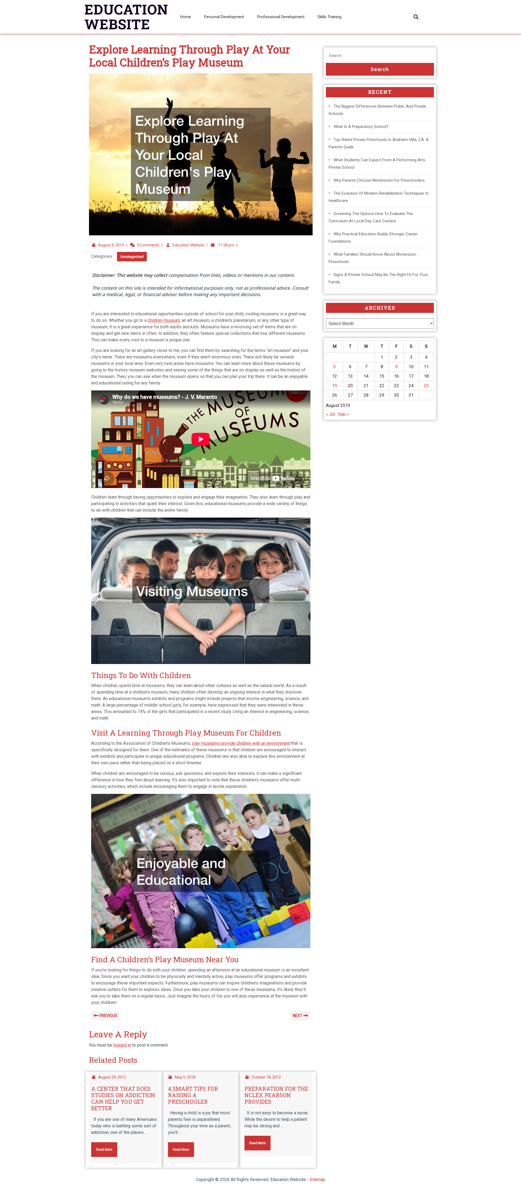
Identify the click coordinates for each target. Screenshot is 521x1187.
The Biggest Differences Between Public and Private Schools (377, 110)
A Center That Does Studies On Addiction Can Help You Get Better (123, 1098)
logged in (122, 1045)
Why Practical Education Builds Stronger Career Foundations (373, 238)
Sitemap (317, 1179)
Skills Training (329, 16)
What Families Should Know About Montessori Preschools (372, 258)
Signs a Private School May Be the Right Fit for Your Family (378, 278)
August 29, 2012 (112, 1077)
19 (334, 385)
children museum (164, 320)
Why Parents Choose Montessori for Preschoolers (379, 180)
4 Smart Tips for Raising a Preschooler (193, 1095)
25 (426, 385)
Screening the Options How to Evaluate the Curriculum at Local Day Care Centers (371, 217)
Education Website (188, 245)
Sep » (343, 414)
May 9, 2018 (185, 1077)
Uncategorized (132, 257)
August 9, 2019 (111, 245)
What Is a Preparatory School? (361, 126)
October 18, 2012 (266, 1077)
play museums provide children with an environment (241, 743)
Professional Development (280, 16)
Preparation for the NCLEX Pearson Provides (276, 1095)
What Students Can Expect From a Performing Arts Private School (377, 164)
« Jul (330, 414)
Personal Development (224, 16)
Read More (101, 1146)
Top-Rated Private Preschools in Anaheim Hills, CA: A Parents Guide (378, 143)
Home (185, 16)
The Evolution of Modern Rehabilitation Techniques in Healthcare (378, 197)
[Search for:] (380, 56)
